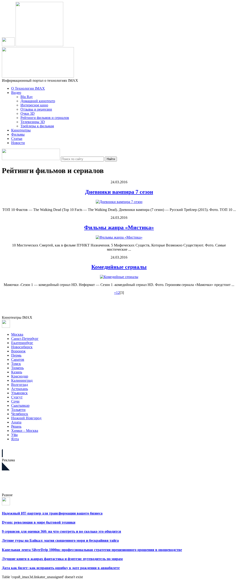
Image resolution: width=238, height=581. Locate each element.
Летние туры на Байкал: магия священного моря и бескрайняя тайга (60, 540)
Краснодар (19, 376)
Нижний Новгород (26, 418)
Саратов (17, 359)
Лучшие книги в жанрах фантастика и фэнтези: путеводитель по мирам (62, 559)
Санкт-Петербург (25, 339)
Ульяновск (19, 393)
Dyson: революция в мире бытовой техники (38, 522)
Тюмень (17, 368)
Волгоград (19, 385)
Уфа (14, 435)
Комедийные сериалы (119, 267)
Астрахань (19, 389)
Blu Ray (26, 97)
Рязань (16, 426)
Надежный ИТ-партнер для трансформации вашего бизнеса (52, 513)
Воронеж (18, 351)
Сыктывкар (20, 405)
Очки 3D (27, 113)
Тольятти (18, 410)
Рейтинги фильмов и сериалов (44, 118)
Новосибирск (22, 347)
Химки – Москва (24, 431)
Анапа (16, 422)
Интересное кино (34, 105)
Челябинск (19, 414)
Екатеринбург (22, 343)
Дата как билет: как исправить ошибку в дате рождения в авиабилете (61, 568)
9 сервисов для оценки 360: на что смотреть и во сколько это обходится (61, 531)
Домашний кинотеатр (37, 101)
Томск (16, 364)
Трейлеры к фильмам (37, 126)
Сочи (15, 401)
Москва (17, 334)
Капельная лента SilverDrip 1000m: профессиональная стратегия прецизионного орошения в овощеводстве (92, 550)
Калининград (22, 380)
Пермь (16, 355)
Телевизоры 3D (32, 122)
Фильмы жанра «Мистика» (119, 227)
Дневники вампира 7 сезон (119, 192)
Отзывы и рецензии (36, 109)
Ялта (15, 439)
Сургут (17, 397)
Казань (16, 372)
